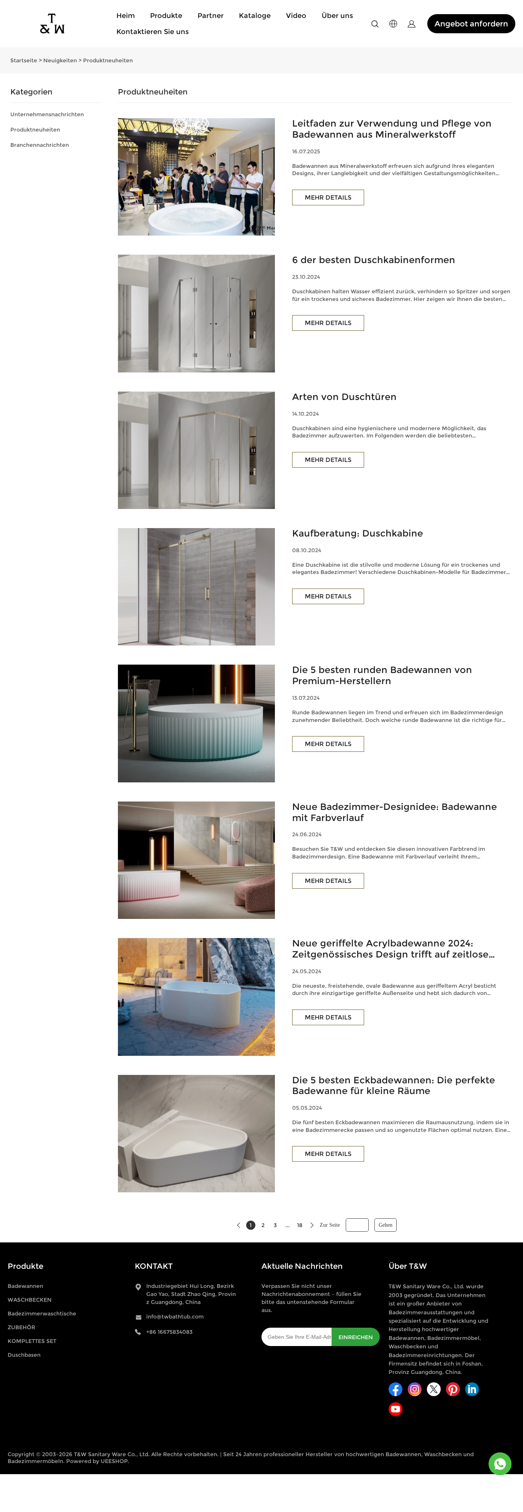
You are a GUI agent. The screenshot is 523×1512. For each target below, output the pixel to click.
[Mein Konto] (411, 24)
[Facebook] (395, 1389)
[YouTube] (395, 1409)
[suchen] (375, 25)
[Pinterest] (453, 1389)
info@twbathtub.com (175, 1316)
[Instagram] (415, 1389)
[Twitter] (434, 1389)
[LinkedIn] (472, 1389)
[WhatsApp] (500, 1463)
